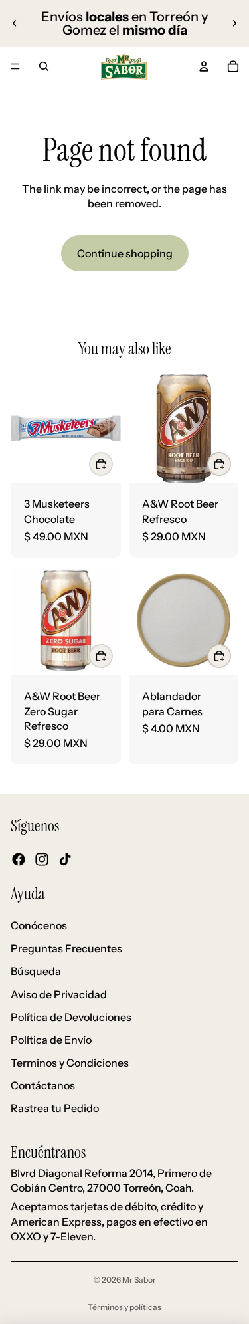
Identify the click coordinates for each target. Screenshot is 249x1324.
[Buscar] (43, 66)
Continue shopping (125, 253)
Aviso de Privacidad (59, 993)
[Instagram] (42, 859)
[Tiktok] (65, 859)
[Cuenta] (203, 66)
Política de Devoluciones (71, 1017)
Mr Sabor (139, 1280)
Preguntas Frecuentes (66, 947)
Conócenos (39, 925)
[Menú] (15, 66)
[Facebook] (19, 859)
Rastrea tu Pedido (55, 1108)
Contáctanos (43, 1085)
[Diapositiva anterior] (14, 23)
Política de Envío (51, 1039)
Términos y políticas (124, 1307)
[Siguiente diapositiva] (234, 23)
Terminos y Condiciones (70, 1062)
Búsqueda (36, 971)
